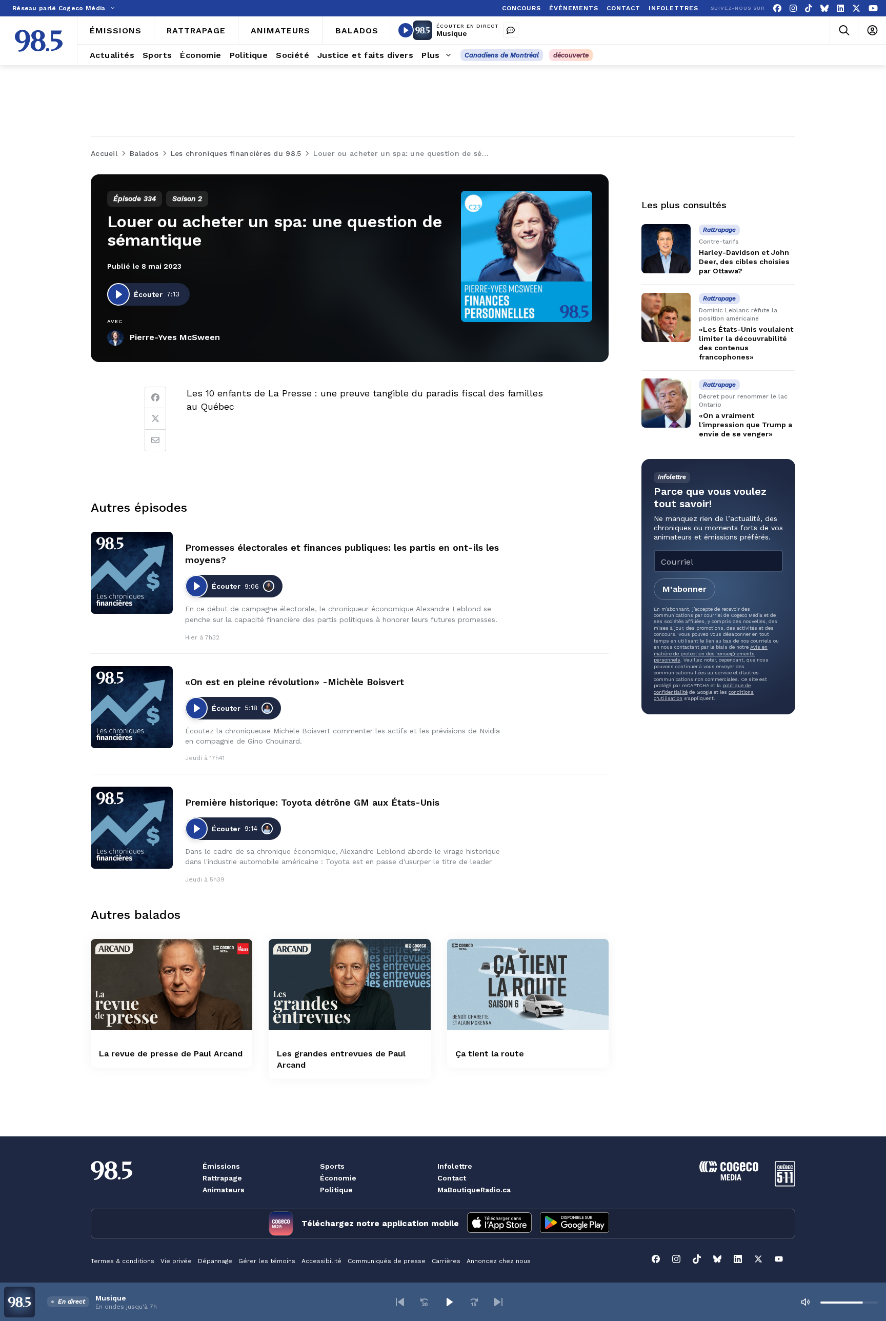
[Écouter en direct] (405, 30)
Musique (451, 33)
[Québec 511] (785, 1184)
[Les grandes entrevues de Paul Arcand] (349, 984)
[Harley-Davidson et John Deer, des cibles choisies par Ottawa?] (666, 248)
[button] (400, 1302)
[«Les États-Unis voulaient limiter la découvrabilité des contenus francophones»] (666, 317)
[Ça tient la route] (528, 984)
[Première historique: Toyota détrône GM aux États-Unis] (132, 828)
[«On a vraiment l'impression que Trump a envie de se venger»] (666, 403)
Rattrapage (222, 1178)
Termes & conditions (122, 1261)
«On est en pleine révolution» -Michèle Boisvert (294, 681)
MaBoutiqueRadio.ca (474, 1190)
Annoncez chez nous (499, 1261)
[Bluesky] (824, 8)
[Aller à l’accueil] (39, 41)
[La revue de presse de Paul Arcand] (171, 984)
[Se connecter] (872, 30)
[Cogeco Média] (728, 1178)
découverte (571, 55)
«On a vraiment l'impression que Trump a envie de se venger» (745, 424)
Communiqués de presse (387, 1261)
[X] (856, 8)
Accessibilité (321, 1261)
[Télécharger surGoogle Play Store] (574, 1223)
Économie (338, 1178)
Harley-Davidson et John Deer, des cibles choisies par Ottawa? (744, 261)
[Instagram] (793, 8)
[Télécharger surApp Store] (499, 1223)
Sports (332, 1166)
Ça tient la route (489, 1053)
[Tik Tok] (808, 8)
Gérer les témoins (266, 1261)
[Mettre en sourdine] (805, 1302)
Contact (451, 1178)
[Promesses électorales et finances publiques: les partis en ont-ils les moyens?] (132, 573)
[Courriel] (155, 440)
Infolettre (454, 1166)
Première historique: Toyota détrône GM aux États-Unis (312, 802)
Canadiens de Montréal (502, 55)
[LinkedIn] (840, 8)
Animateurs (224, 1190)
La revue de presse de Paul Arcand (171, 1053)
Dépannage (215, 1261)
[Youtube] (873, 8)
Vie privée (176, 1261)
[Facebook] (777, 8)
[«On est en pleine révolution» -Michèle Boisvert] (132, 707)
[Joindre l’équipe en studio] (510, 30)
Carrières (446, 1261)
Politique (336, 1190)
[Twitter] (155, 419)
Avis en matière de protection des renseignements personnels (711, 653)
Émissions (221, 1166)
